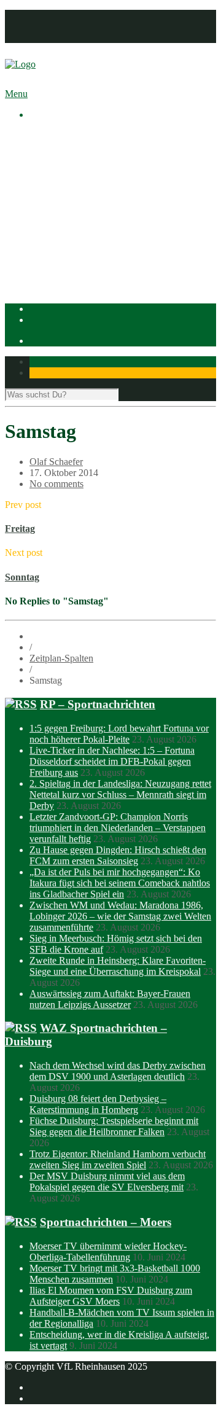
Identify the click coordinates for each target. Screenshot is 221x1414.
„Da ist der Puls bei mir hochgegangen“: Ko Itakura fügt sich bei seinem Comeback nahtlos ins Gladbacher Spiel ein (119, 883)
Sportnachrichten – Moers (105, 1222)
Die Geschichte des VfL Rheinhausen (127, 191)
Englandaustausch (89, 179)
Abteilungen (53, 213)
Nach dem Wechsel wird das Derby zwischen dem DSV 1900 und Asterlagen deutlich (117, 1071)
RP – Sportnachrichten (97, 704)
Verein (42, 146)
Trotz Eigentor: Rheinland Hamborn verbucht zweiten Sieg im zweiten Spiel (117, 1159)
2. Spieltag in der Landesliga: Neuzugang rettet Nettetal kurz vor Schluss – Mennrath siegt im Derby (120, 794)
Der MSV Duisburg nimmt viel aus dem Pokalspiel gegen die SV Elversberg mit (107, 1181)
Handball (72, 246)
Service (68, 202)
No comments (56, 483)
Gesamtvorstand (85, 168)
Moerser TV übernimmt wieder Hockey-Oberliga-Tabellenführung (108, 1251)
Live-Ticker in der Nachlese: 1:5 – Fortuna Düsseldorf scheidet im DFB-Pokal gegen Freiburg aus (112, 761)
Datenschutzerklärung (71, 26)
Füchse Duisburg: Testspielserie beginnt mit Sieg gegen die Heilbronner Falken (113, 1126)
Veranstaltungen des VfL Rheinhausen (128, 157)
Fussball (70, 235)
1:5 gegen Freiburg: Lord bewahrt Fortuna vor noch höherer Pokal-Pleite (119, 733)
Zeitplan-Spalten (61, 658)
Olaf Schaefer (56, 461)
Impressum (50, 15)
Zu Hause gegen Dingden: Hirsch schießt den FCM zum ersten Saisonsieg (117, 855)
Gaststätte (48, 279)
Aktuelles (47, 135)
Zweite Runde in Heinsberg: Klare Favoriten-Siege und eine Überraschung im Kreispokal (117, 966)
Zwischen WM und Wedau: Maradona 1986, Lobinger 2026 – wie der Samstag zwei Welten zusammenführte (120, 916)
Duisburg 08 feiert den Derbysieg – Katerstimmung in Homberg (97, 1104)
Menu (16, 93)
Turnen (68, 268)
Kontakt (45, 37)
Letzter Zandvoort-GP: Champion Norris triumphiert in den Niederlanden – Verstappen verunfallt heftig (117, 827)
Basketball (74, 224)
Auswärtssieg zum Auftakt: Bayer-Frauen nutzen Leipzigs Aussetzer (109, 999)
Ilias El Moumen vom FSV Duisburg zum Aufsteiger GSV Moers (110, 1296)
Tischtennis (76, 257)
